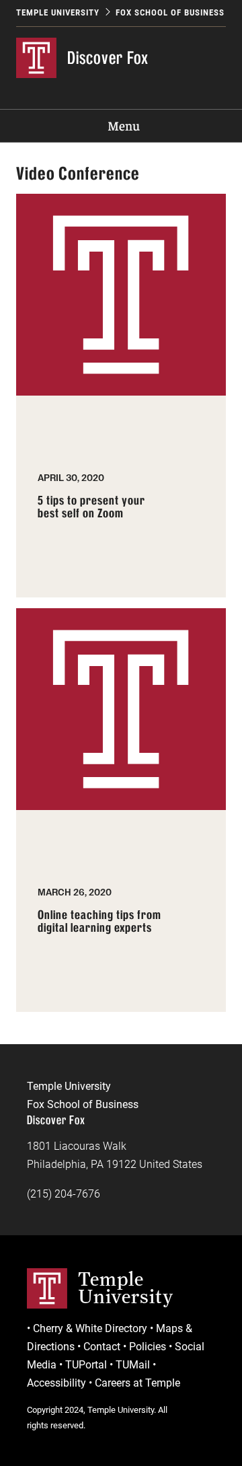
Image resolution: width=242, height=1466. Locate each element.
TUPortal (86, 1364)
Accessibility (56, 1383)
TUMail (133, 1364)
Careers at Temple (137, 1383)
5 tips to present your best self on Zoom (91, 507)
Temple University (57, 12)
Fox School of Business (170, 12)
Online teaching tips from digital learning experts (99, 922)
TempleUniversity (125, 1288)
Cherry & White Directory (90, 1328)
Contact (101, 1346)
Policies (147, 1346)
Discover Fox (108, 58)
